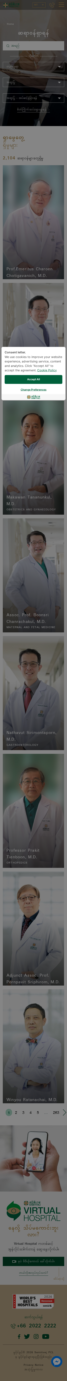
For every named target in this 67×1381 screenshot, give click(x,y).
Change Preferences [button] (34, 389)
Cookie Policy (47, 370)
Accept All (33, 379)
